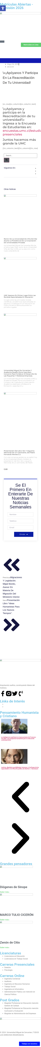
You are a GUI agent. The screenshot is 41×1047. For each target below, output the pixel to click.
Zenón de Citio (10, 942)
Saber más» (4, 892)
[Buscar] (6, 160)
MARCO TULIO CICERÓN (16, 915)
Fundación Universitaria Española (17, 707)
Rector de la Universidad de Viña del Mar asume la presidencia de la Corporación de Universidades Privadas (20, 241)
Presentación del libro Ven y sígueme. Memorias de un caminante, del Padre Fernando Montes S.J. (19, 453)
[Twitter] (14, 693)
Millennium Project (11, 704)
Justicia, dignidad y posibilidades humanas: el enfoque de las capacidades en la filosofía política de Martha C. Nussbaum (20, 768)
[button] (20, 797)
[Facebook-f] (2, 693)
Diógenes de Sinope (13, 887)
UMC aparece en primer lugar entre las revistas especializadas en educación (20, 296)
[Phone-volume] (21, 693)
